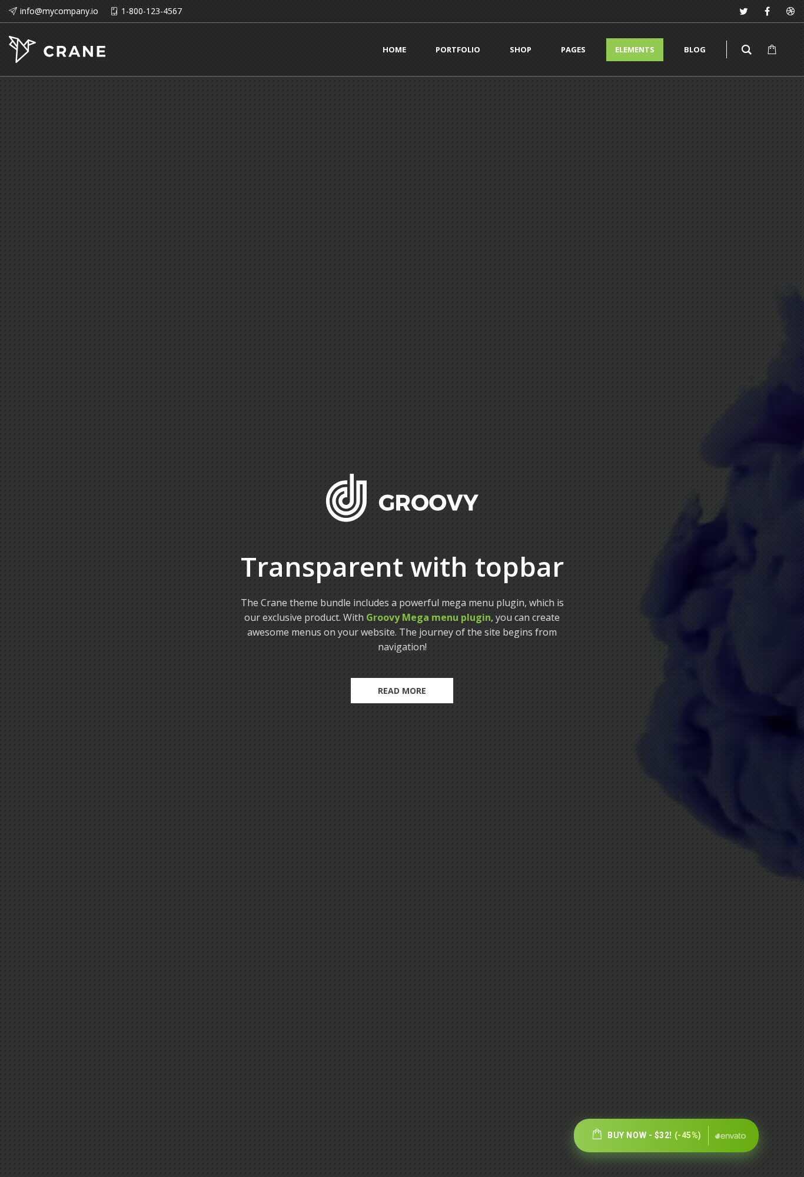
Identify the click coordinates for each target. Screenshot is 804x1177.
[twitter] (743, 11)
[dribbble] (790, 11)
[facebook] (767, 11)
